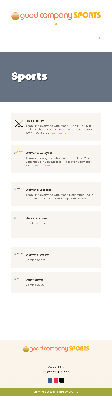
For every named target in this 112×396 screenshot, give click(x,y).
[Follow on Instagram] (56, 380)
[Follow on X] (62, 380)
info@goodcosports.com (56, 371)
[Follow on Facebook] (50, 380)
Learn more (42, 165)
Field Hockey (35, 120)
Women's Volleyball (39, 153)
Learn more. (58, 133)
